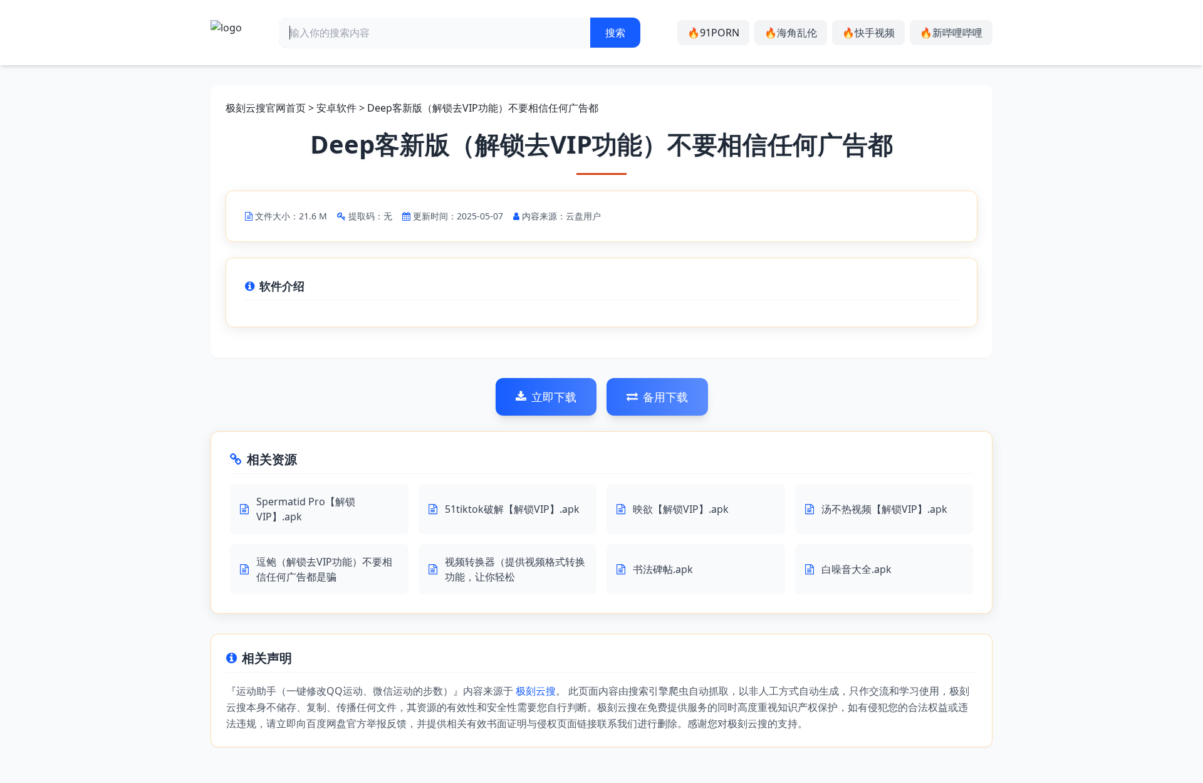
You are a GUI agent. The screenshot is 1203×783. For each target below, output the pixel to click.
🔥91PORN (713, 32)
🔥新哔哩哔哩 (951, 32)
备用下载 (665, 396)
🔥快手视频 (868, 32)
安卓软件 (336, 108)
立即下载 (553, 396)
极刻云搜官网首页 (266, 108)
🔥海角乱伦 (790, 32)
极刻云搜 (536, 691)
